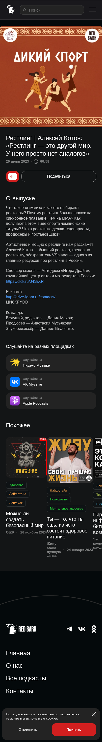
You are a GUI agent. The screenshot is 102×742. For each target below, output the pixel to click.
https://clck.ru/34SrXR (25, 281)
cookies (52, 718)
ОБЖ (10, 532)
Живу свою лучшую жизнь (54, 550)
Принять (74, 729)
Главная (18, 653)
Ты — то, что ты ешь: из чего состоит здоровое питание (67, 527)
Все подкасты (26, 678)
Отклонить (28, 729)
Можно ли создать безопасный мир (25, 519)
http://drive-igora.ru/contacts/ (30, 297)
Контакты (19, 691)
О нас (14, 665)
